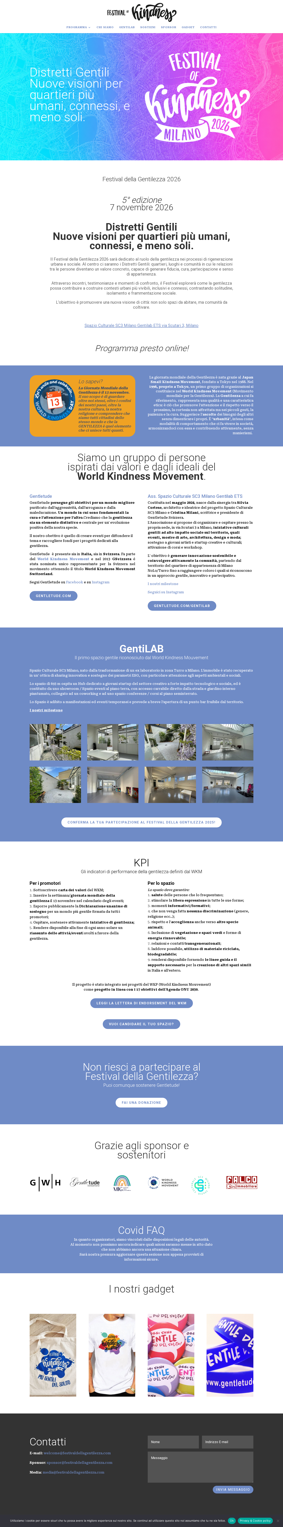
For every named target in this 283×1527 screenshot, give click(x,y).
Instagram (101, 582)
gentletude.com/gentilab (182, 606)
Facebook (74, 582)
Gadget (188, 27)
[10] (170, 759)
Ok (232, 1520)
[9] (55, 802)
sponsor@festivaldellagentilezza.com (79, 1463)
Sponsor (168, 27)
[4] (228, 802)
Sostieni (148, 27)
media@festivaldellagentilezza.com (73, 1472)
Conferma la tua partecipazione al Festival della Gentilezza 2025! (141, 822)
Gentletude (41, 496)
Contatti (208, 27)
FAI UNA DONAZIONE (141, 1103)
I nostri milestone (163, 584)
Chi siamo (105, 27)
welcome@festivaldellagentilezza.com (77, 1453)
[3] (113, 802)
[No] (278, 1521)
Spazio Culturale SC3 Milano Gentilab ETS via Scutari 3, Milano (141, 325)
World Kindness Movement (140, 476)
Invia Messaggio (233, 1490)
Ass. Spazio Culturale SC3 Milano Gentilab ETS (195, 496)
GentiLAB (127, 27)
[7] (55, 759)
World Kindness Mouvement (180, 657)
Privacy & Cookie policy (255, 1520)
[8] (228, 759)
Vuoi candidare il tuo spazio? (141, 1024)
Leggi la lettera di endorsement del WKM (142, 1003)
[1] (170, 802)
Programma (77, 27)
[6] (113, 759)
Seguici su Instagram (166, 592)
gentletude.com (53, 596)
